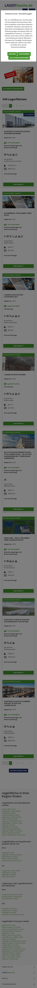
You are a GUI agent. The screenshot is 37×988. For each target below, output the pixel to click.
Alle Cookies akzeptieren (19, 58)
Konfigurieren (24, 54)
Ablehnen (12, 54)
